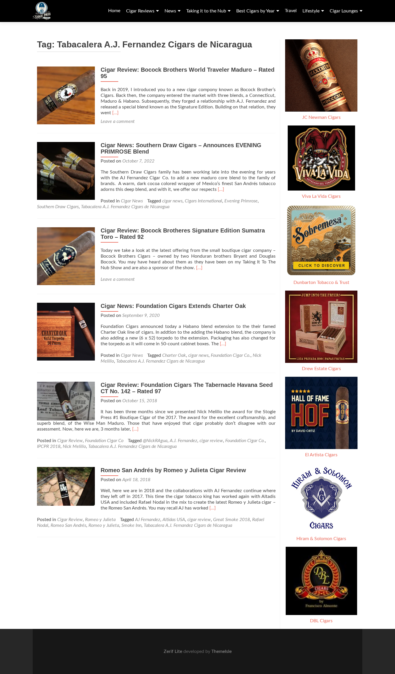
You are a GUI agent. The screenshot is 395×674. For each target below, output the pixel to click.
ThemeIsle (221, 651)
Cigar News (132, 201)
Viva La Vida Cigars (321, 196)
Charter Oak (174, 355)
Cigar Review (70, 440)
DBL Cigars (321, 620)
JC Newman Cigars (321, 117)
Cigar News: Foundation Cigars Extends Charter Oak (173, 306)
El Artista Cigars (321, 455)
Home (114, 10)
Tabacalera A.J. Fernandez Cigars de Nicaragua (125, 206)
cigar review (211, 440)
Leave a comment (118, 121)
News (170, 11)
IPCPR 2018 (48, 446)
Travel (291, 10)
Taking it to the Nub (206, 11)
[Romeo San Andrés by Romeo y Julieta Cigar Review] (66, 486)
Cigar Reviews (140, 11)
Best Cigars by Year (255, 11)
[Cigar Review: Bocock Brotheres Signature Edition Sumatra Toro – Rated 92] (66, 256)
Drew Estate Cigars (321, 368)
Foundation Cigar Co (104, 440)
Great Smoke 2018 (231, 519)
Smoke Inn (131, 525)
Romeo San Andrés (68, 525)
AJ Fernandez (147, 519)
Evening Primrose (241, 201)
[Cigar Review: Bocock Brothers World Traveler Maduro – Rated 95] (66, 95)
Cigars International (203, 201)
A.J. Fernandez (183, 440)
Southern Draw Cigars (58, 206)
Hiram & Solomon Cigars (321, 538)
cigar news (172, 201)
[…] (115, 112)
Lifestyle (311, 11)
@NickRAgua (155, 440)
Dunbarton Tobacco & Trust (321, 282)
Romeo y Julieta (100, 519)
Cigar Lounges (344, 11)
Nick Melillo (74, 446)
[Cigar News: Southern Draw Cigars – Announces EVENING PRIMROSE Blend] (66, 170)
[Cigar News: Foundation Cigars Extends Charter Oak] (66, 331)
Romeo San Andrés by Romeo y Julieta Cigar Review (173, 470)
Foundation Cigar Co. (230, 355)
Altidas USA (174, 519)
